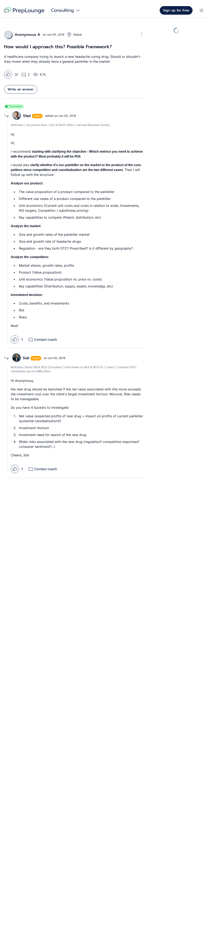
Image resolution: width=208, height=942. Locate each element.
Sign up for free (176, 10)
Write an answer (21, 89)
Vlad (27, 116)
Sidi (26, 358)
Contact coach (45, 339)
